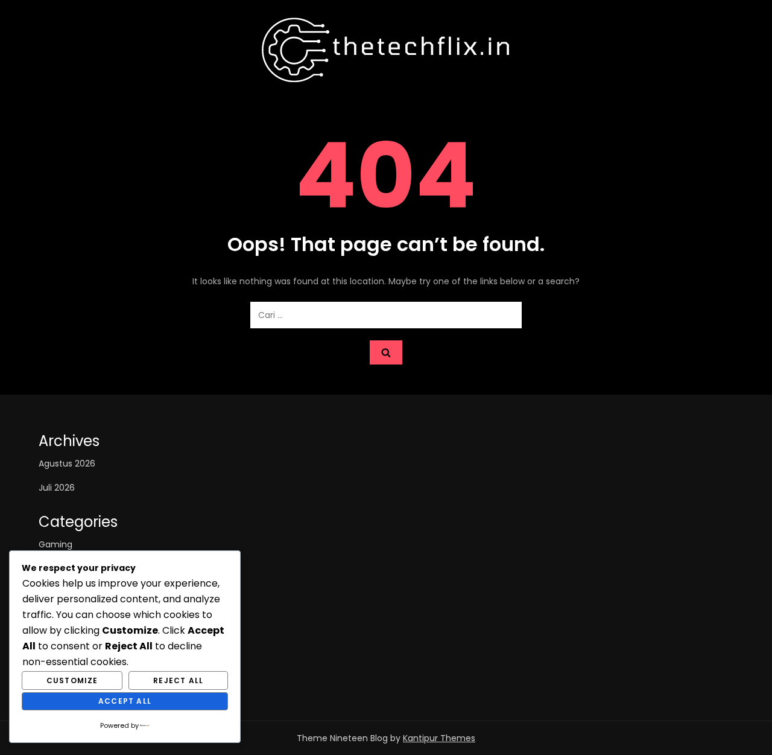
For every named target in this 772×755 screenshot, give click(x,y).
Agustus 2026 (67, 463)
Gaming (55, 544)
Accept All (124, 701)
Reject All (178, 680)
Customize (72, 680)
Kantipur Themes (439, 738)
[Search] (386, 352)
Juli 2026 (57, 488)
